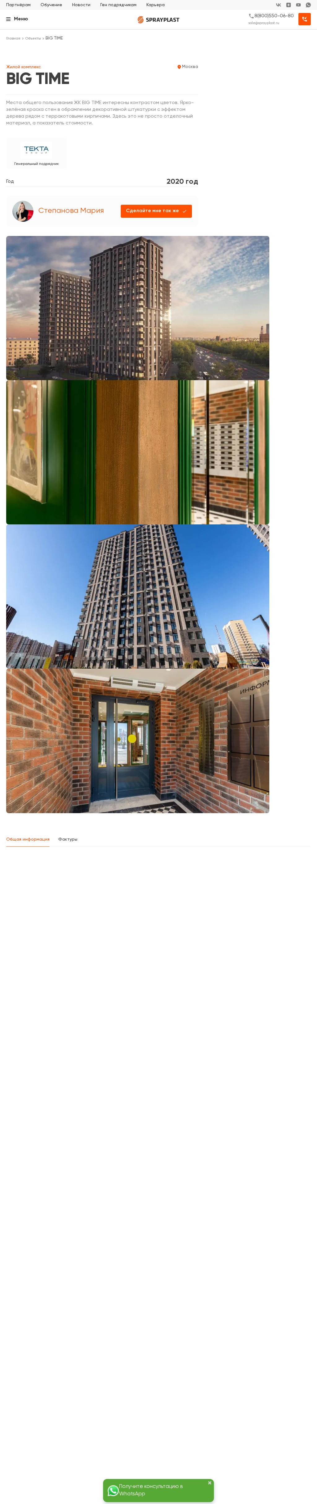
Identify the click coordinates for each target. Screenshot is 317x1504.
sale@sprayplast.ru (263, 23)
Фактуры (67, 839)
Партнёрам (18, 5)
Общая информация (28, 839)
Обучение (51, 5)
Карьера (155, 5)
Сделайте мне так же (152, 210)
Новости (81, 5)
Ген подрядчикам (118, 5)
